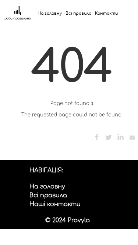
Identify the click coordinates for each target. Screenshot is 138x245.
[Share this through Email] (132, 137)
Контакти (106, 13)
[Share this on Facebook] (97, 137)
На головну (50, 13)
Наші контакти (55, 204)
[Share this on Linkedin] (120, 137)
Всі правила (78, 13)
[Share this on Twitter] (108, 137)
